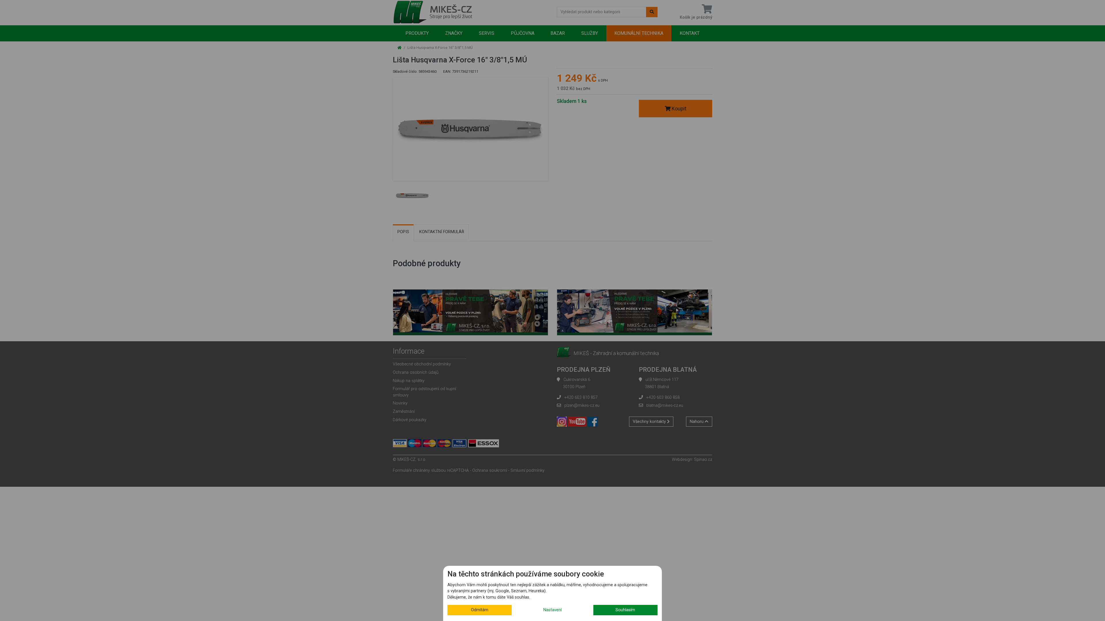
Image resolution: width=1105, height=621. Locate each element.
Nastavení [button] (552, 609)
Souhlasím (625, 609)
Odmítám (479, 609)
